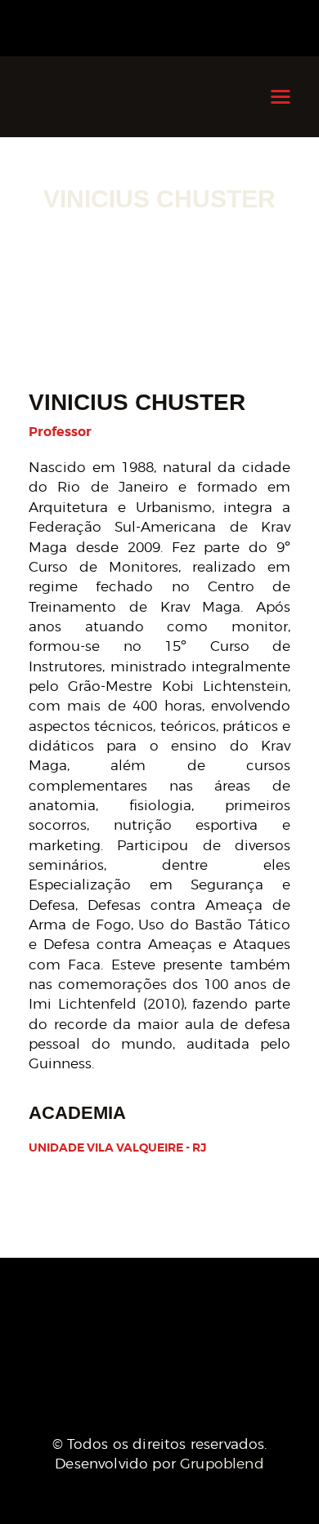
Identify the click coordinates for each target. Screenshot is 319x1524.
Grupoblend (222, 1463)
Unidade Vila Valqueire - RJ (117, 1147)
